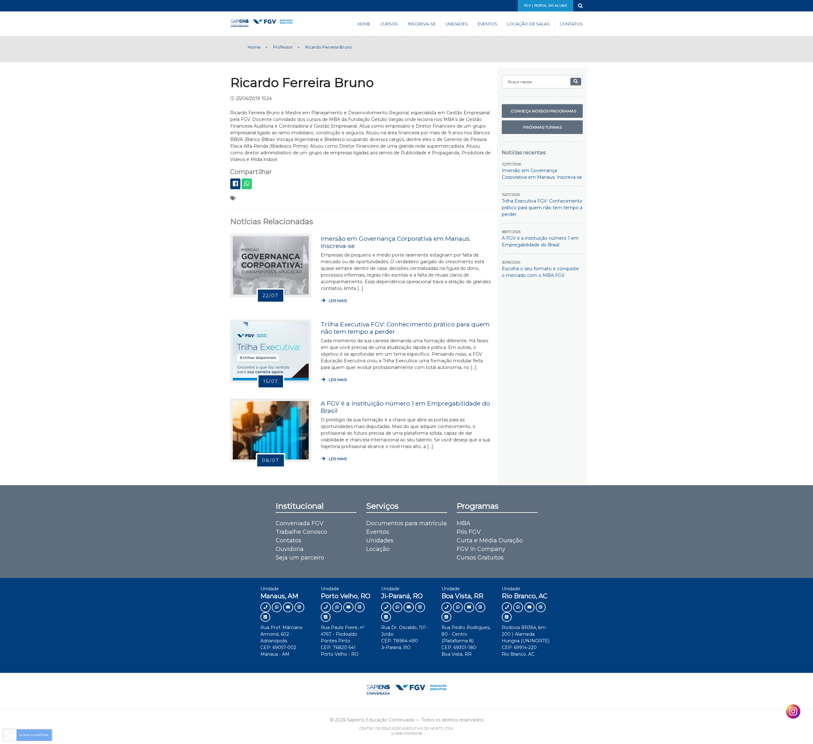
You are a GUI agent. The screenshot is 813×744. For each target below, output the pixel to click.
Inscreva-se (422, 24)
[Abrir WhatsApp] (797, 728)
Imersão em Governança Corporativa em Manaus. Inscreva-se (396, 242)
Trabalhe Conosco (301, 531)
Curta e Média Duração (490, 540)
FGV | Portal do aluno (545, 5)
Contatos (571, 24)
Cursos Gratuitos (480, 557)
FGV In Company (481, 549)
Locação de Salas (528, 24)
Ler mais (337, 300)
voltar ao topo (780, 727)
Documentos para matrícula (406, 523)
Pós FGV (469, 531)
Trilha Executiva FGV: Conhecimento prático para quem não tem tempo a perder (405, 327)
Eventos (487, 24)
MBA (463, 523)
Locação (378, 549)
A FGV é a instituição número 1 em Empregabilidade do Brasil (405, 406)
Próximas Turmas (542, 127)
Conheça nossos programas (543, 111)
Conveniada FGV (300, 523)
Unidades (457, 24)
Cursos (389, 24)
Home (364, 24)
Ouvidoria (290, 549)
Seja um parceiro (300, 557)
